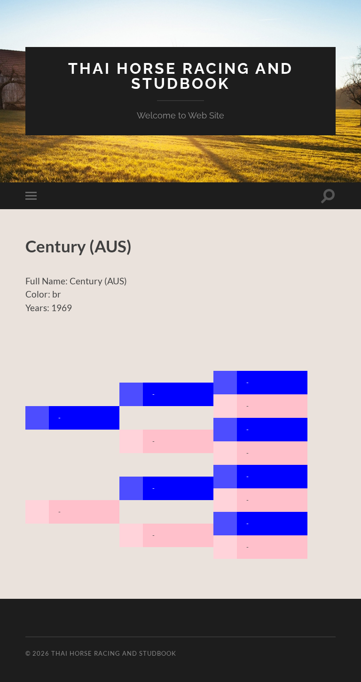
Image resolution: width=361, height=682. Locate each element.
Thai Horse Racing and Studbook (180, 76)
